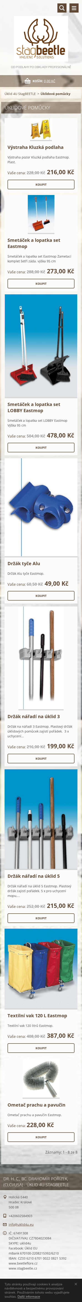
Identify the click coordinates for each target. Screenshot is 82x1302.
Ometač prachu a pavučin (36, 1105)
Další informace (29, 1296)
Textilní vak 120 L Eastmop (37, 1015)
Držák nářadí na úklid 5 (34, 876)
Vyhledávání (62, 8)
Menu (74, 8)
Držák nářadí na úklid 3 (34, 716)
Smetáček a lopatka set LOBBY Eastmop (34, 407)
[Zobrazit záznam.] (41, 129)
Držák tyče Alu (24, 563)
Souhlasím (77, 1284)
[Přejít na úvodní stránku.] (41, 32)
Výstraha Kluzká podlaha (36, 147)
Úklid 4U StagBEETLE (20, 94)
